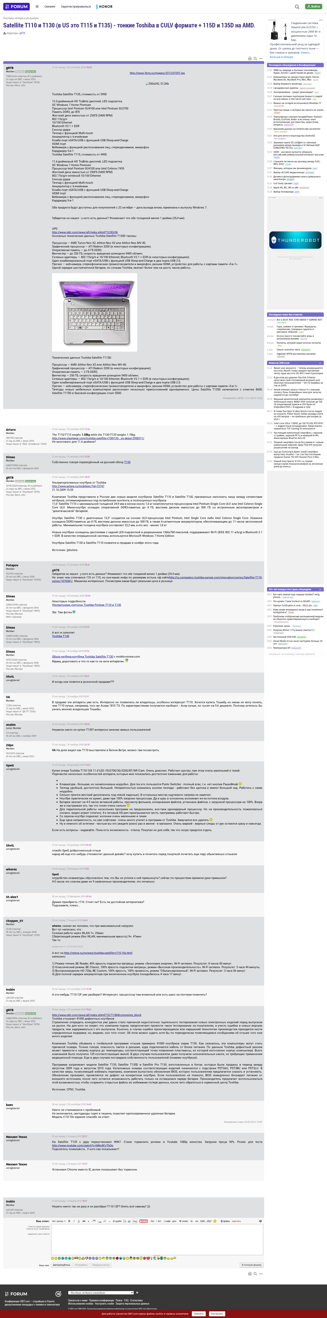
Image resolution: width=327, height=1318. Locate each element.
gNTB (22, 33)
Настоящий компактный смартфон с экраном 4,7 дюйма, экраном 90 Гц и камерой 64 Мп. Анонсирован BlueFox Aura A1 (298, 435)
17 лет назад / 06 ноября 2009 (70, 627)
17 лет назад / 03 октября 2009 (71, 429)
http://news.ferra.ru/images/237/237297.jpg (157, 73)
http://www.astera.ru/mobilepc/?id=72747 (78, 486)
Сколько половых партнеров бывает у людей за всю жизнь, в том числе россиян (297, 97)
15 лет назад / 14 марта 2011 (69, 1136)
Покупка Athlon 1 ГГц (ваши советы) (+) (293, 630)
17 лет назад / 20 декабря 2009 (71, 765)
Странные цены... (282, 626)
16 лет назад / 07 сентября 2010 (71, 989)
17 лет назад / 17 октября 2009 (71, 456)
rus (196, 1221)
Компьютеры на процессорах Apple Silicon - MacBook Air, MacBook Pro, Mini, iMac (297, 78)
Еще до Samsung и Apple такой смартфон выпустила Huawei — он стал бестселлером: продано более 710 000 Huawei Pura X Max (297, 454)
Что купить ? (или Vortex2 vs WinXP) (291, 601)
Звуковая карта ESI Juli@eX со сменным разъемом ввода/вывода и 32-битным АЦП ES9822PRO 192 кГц (296, 145)
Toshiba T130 (60, 636)
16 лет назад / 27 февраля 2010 (72, 896)
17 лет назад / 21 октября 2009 (71, 477)
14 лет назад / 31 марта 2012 (69, 1201)
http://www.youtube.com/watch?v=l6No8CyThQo (82, 1145)
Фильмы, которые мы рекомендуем (292, 168)
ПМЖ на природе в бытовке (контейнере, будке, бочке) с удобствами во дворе (295, 71)
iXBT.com (73, 1308)
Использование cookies (80, 1303)
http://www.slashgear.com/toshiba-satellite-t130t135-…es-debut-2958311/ (98, 438)
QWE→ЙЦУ (206, 1221)
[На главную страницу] (16, 6)
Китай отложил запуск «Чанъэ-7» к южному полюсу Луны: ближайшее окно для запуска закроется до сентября (297, 392)
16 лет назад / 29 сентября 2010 (71, 1104)
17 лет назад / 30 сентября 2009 (72, 67)
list (158, 1221)
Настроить (217, 1313)
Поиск (119, 1300)
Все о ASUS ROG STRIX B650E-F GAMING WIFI (299, 319)
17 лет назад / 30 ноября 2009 (71, 724)
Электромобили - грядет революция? (293, 92)
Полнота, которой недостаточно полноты (299, 343)
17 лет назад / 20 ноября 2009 (70, 676)
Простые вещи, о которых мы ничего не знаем (298, 110)
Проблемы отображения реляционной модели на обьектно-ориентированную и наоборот (298, 617)
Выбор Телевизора (283, 191)
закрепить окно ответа (38, 1234)
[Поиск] (297, 6)
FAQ (126, 1300)
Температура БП (281, 648)
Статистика (136, 1300)
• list (152, 1221)
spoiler (118, 1221)
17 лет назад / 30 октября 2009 (71, 596)
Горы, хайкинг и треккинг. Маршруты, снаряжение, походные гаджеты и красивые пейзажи (296, 329)
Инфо (247, 67)
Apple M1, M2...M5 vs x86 (285, 187)
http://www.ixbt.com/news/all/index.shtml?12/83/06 (85, 232)
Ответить (256, 67)
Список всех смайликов (37, 1229)
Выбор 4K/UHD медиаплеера (289, 172)
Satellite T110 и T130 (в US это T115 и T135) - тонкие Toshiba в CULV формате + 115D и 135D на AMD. (129, 25)
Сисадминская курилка (285, 88)
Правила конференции (101, 1300)
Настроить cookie (104, 1303)
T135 (127, 462)
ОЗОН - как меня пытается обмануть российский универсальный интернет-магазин (298, 153)
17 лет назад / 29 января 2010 (70, 869)
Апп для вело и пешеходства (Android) (294, 135)
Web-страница (14, 617)
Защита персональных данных (132, 1303)
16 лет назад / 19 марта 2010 (70, 920)
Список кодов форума (38, 1226)
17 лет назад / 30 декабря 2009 (71, 845)
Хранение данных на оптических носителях (296, 129)
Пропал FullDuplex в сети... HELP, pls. (292, 605)
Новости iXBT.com (279, 362)
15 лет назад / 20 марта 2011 (69, 1164)
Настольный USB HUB (284, 637)
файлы (226, 1221)
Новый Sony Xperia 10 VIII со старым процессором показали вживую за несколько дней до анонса (298, 464)
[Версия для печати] (250, 58)
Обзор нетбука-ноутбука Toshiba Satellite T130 (82, 656)
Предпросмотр (101, 1264)
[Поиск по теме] (255, 58)
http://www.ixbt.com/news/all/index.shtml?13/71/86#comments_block (96, 1015)
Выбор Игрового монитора (288, 84)
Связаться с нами (77, 1300)
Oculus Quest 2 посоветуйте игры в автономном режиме (295, 337)
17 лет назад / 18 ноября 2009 (70, 651)
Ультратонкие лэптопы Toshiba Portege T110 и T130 (86, 605)
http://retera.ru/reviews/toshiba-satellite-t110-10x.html (98, 953)
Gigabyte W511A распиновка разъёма (296, 354)
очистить (236, 1221)
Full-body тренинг (283, 183)
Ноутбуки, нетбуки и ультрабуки (21, 18)
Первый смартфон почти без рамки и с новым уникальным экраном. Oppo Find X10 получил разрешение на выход (298, 445)
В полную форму (251, 1264)
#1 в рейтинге (35, 76)
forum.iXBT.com (140, 1308)
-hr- (191, 1221)
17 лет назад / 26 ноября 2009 (70, 696)
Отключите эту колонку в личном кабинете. (292, 654)
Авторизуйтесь (61, 1264)
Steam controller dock (288, 349)
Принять (199, 1313)
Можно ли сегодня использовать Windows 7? (297, 103)
